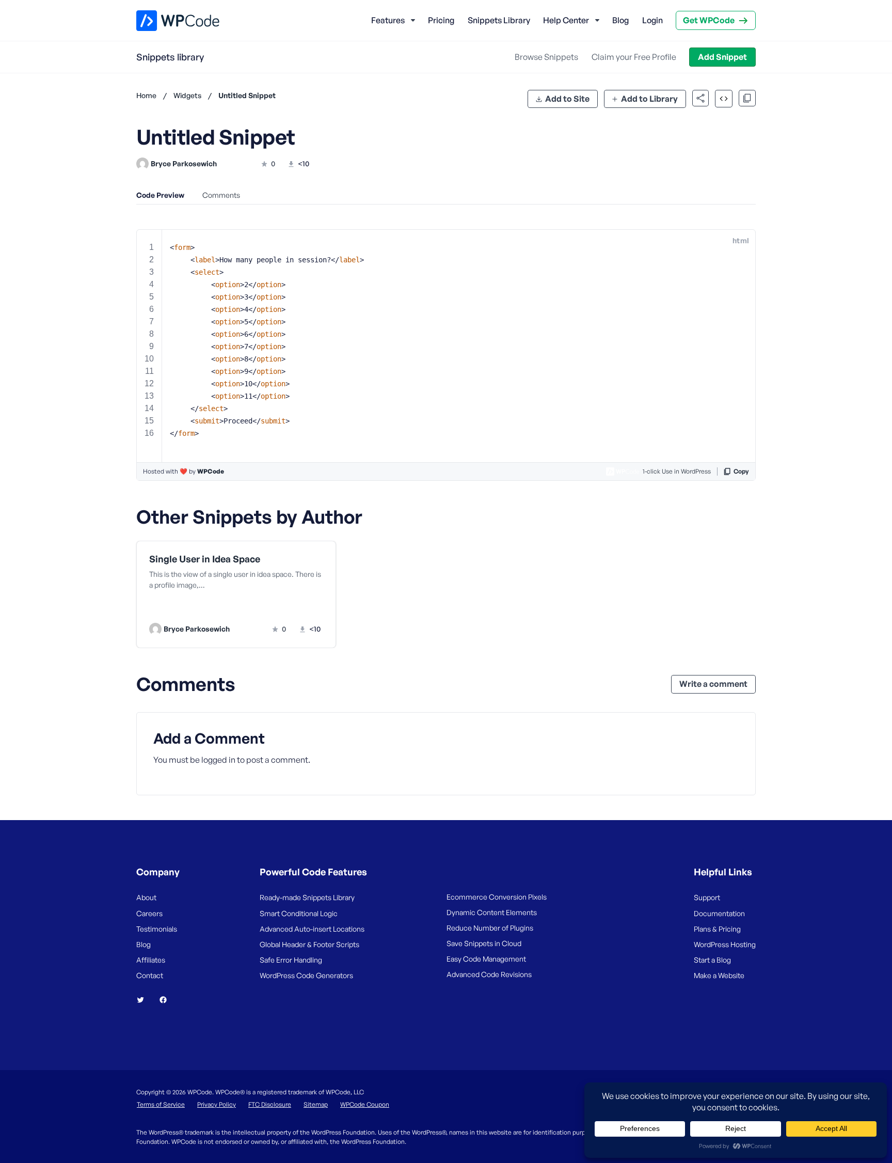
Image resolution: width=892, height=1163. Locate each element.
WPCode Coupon (364, 1104)
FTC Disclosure (269, 1104)
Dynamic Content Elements (492, 912)
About (146, 897)
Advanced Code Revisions (489, 974)
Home (146, 95)
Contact (149, 975)
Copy (741, 471)
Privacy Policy (216, 1104)
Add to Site (567, 98)
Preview (197, 608)
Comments (221, 195)
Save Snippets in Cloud (484, 943)
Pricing (441, 20)
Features (388, 20)
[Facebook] (167, 1000)
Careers (149, 913)
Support (707, 897)
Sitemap (316, 1104)
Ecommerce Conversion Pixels (497, 896)
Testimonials (156, 928)
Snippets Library (499, 20)
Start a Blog (712, 959)
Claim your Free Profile (634, 57)
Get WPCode (709, 20)
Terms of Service (161, 1104)
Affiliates (150, 959)
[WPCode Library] (169, 20)
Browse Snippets (546, 57)
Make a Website (719, 975)
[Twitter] (144, 1000)
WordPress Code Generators (306, 975)
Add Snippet (722, 57)
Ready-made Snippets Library (307, 897)
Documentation (719, 913)
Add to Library (649, 98)
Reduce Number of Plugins (490, 927)
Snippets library (170, 56)
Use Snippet (286, 608)
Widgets (187, 95)
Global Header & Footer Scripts (309, 944)
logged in (218, 760)
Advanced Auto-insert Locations (312, 928)
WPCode (210, 471)
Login (652, 20)
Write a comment (713, 684)
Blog (620, 20)
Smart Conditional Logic (299, 913)
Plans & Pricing (717, 928)
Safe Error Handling (291, 959)
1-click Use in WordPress (677, 471)
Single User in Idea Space (204, 559)
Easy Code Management (486, 958)
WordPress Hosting (725, 944)
